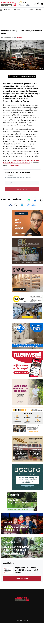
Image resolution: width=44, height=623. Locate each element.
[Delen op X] (16, 205)
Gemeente (17, 10)
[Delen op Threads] (41, 200)
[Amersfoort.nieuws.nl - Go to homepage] (22, 599)
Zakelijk (39, 10)
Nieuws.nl (14, 165)
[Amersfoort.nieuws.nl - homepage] (8, 3)
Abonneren (22, 189)
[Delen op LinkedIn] (35, 200)
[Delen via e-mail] (33, 205)
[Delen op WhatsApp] (29, 200)
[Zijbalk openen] (1, 10)
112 (25, 10)
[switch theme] (38, 3)
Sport (31, 10)
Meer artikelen (22, 578)
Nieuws (7, 10)
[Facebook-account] (22, 612)
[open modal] (42, 3)
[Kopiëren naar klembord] (28, 205)
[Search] (35, 3)
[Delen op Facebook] (10, 205)
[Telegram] (22, 205)
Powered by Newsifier (22, 620)
